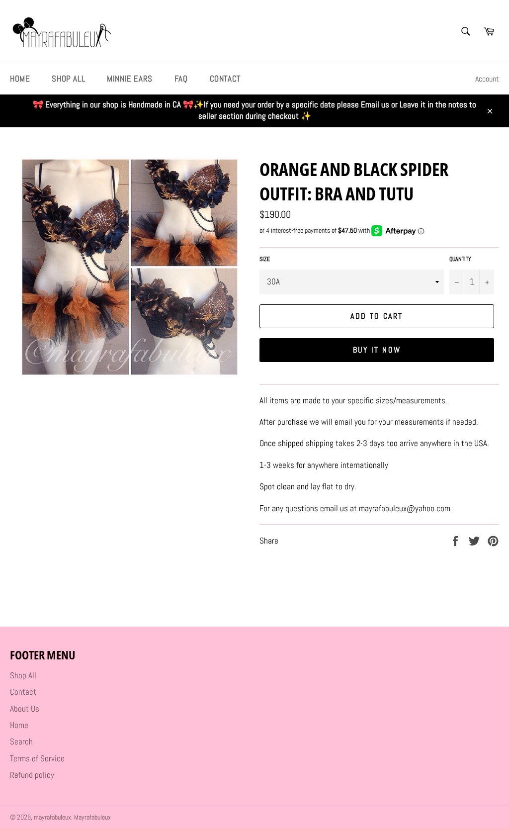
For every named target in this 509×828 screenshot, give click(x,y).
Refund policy (32, 774)
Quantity (460, 259)
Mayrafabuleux (92, 817)
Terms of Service (37, 758)
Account (487, 79)
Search (21, 741)
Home (20, 78)
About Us (24, 708)
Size (264, 259)
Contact (225, 78)
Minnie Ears (130, 78)
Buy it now (377, 350)
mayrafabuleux (52, 817)
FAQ (181, 78)
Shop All (68, 78)
